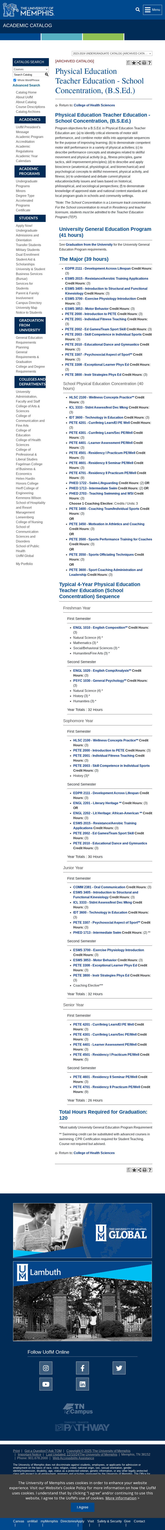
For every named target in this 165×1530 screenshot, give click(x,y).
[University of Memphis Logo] (28, 9)
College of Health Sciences (94, 105)
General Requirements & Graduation (27, 357)
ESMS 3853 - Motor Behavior (87, 308)
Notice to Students (29, 312)
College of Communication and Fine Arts (30, 420)
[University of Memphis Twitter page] (119, 1368)
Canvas (18, 1521)
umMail (32, 1521)
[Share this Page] (139, 63)
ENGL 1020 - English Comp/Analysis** (102, 670)
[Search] (138, 9)
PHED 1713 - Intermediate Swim (93, 488)
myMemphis (49, 1521)
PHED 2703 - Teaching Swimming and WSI (101, 493)
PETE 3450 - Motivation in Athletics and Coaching (106, 524)
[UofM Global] (82, 1232)
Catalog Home (26, 92)
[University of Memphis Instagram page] (45, 1368)
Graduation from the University (89, 244)
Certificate (23, 210)
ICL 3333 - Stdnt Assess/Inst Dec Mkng (98, 407)
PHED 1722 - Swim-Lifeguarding (93, 483)
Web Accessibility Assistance (73, 1458)
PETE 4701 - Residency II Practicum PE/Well (102, 473)
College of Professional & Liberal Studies (26, 454)
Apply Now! (24, 225)
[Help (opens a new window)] (149, 63)
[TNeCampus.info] (82, 1410)
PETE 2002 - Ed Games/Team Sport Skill (95, 329)
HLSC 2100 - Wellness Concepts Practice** (101, 397)
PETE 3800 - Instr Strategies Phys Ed (93, 374)
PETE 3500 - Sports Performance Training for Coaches (110, 539)
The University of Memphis (98, 1454)
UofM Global (25, 556)
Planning (22, 347)
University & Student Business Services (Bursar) (30, 273)
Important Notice (29, 1454)
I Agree (82, 1507)
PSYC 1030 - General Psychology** (99, 680)
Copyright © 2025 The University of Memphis (98, 1451)
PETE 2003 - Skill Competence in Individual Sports (103, 334)
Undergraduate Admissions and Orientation (27, 235)
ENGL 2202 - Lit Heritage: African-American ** (107, 813)
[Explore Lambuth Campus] (82, 1302)
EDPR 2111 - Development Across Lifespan (98, 268)
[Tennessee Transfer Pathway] (82, 1424)
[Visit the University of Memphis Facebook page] (82, 1368)
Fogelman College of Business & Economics (29, 468)
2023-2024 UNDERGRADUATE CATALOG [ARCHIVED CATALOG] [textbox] (112, 53)
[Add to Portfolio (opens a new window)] (134, 63)
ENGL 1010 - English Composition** (100, 627)
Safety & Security (109, 1521)
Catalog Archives (28, 111)
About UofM (24, 97)
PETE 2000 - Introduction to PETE (91, 314)
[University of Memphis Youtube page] (45, 1384)
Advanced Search (26, 85)
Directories (68, 1521)
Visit (91, 1521)
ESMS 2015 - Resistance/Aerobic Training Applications (106, 278)
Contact (139, 1521)
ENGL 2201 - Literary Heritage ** (97, 803)
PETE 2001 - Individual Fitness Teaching (95, 319)
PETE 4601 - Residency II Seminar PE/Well (101, 463)
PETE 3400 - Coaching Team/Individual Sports (104, 508)
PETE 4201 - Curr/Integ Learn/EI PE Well (99, 422)
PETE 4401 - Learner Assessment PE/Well (101, 443)
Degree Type (25, 195)
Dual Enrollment (27, 254)
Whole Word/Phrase (28, 80)
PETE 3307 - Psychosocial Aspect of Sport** (98, 354)
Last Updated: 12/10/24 (62, 1454)
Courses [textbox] (19, 69)
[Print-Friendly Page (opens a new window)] (144, 63)
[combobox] (112, 53)
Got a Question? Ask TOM (43, 1451)
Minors (21, 191)
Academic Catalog (27, 25)
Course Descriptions (30, 107)
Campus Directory (29, 303)
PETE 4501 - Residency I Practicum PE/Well (102, 453)
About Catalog (26, 102)
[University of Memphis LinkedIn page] (82, 1384)
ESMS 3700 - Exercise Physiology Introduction (100, 298)
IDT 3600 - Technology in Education (96, 417)
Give (127, 1521)
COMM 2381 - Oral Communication (99, 887)
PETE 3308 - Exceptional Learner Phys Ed (97, 364)
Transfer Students (28, 245)
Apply (80, 1521)
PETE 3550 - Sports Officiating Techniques (101, 554)
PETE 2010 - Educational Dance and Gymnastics (102, 344)
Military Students (28, 250)
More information (120, 1498)
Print (16, 1451)
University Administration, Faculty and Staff (28, 396)
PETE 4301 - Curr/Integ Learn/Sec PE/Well (101, 432)
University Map (26, 307)
